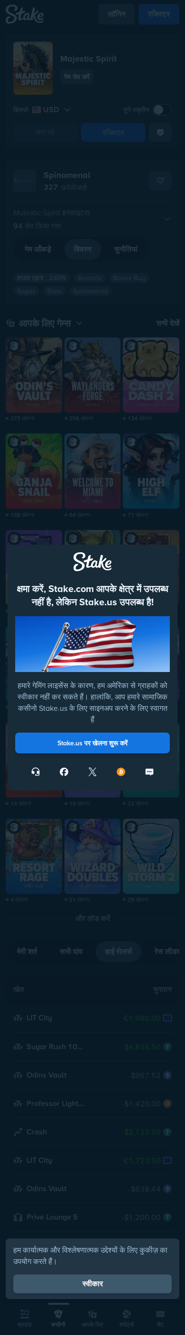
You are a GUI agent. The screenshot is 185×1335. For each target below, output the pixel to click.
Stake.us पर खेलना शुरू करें (92, 743)
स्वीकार (93, 1283)
